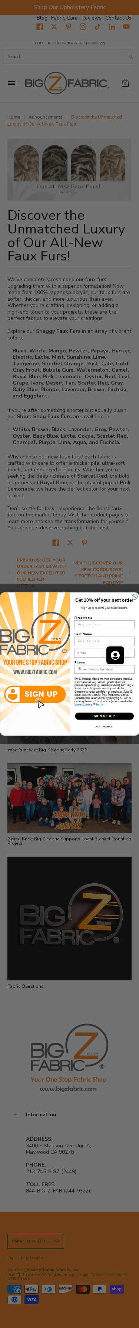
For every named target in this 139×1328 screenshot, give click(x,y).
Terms (99, 704)
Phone (79, 662)
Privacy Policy (83, 704)
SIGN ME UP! (104, 715)
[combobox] (80, 669)
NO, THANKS (104, 727)
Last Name (83, 633)
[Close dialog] (134, 596)
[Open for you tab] (115, 655)
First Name (83, 617)
